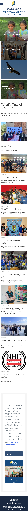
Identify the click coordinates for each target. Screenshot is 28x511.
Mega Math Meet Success (11, 209)
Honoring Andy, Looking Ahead (13, 309)
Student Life (16, 34)
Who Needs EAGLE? (8, 88)
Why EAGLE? (6, 69)
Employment (18, 509)
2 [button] (21, 39)
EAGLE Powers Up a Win (10, 177)
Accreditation (11, 509)
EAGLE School (14, 8)
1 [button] (19, 39)
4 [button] (24, 39)
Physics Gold (6, 146)
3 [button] (23, 39)
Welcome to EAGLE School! (11, 49)
